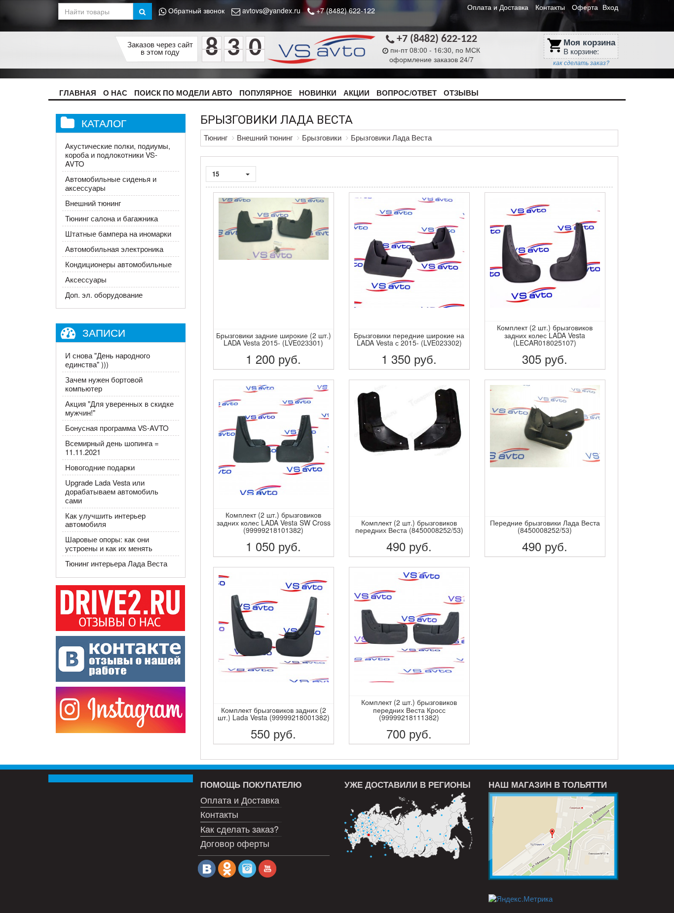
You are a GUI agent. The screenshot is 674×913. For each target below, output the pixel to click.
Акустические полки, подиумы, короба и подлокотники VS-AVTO (117, 154)
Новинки (318, 92)
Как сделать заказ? (239, 828)
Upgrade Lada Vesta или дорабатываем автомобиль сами (111, 491)
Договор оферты (234, 843)
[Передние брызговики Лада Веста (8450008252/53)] (545, 468)
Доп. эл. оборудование (104, 294)
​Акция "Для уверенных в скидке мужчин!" (119, 408)
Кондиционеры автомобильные (118, 264)
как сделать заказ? (581, 63)
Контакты (550, 7)
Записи (103, 332)
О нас (115, 92)
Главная (77, 92)
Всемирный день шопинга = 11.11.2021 (112, 447)
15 (216, 173)
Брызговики (321, 137)
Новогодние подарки (100, 467)
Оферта (585, 7)
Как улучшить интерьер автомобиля (105, 519)
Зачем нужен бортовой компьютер (104, 383)
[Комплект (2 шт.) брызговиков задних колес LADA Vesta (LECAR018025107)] (545, 281)
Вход (610, 7)
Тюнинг (215, 137)
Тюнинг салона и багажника (111, 218)
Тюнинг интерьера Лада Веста (116, 563)
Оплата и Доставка (497, 7)
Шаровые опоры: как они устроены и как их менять (108, 543)
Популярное (265, 92)
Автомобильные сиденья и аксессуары (110, 183)
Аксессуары (86, 279)
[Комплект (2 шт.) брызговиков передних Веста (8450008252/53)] (409, 468)
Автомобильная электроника (114, 249)
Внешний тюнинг (93, 203)
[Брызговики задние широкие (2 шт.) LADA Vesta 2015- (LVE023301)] (274, 281)
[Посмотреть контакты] (553, 836)
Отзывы (461, 92)
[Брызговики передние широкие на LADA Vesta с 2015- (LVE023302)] (409, 281)
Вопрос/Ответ (406, 92)
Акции (356, 92)
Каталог (103, 122)
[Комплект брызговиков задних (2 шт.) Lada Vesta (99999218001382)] (274, 655)
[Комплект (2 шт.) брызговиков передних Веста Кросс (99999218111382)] (409, 655)
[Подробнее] (409, 826)
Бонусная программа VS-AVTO (117, 427)
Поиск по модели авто (183, 92)
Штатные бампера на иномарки (118, 233)
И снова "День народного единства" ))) (107, 359)
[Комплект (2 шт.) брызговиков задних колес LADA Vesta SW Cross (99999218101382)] (274, 468)
